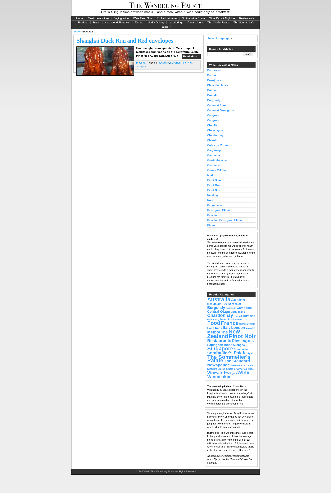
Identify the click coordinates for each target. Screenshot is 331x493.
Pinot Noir (187, 62)
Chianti (212, 140)
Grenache (213, 165)
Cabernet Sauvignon (220, 110)
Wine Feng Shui (142, 18)
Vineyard (216, 372)
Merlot (211, 175)
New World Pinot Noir (117, 22)
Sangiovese (215, 205)
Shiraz (211, 225)
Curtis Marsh (195, 22)
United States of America (232, 368)
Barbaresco (214, 70)
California (231, 308)
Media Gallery (155, 22)
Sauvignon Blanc (218, 210)
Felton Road (227, 319)
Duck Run (175, 62)
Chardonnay (215, 135)
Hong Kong (214, 327)
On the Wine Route (193, 18)
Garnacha (213, 155)
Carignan (213, 115)
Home (80, 18)
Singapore (220, 349)
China (237, 316)
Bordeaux (213, 90)
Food (213, 323)
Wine (243, 372)
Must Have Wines (98, 18)
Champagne (215, 130)
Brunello (212, 95)
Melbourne (217, 332)
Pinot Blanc (214, 180)
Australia (218, 299)
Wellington (231, 373)
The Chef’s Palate (218, 22)
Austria (238, 300)
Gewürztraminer (217, 160)
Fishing (238, 319)
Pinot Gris (213, 185)
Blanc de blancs (217, 85)
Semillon (213, 215)
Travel (96, 22)
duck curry (164, 62)
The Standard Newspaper (228, 363)
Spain (250, 353)
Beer (224, 304)
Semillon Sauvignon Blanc (224, 220)
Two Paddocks (237, 365)
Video (250, 369)
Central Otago (218, 312)
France (230, 323)
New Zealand (223, 333)
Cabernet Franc (217, 105)
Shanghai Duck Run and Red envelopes (124, 40)
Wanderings (176, 22)
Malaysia (250, 328)
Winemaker (219, 376)
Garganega (214, 150)
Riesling (212, 195)
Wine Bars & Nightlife (222, 18)
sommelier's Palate (227, 353)
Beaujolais (214, 80)
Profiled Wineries (167, 18)
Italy (227, 327)
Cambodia (244, 307)
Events (139, 22)
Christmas (248, 316)
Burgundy (213, 100)
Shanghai (141, 66)
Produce (83, 22)
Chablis (212, 125)
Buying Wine (121, 18)
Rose (210, 200)
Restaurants (246, 18)
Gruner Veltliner (217, 170)
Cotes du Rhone (218, 145)
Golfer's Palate (247, 324)
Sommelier (241, 349)
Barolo (211, 75)
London (238, 327)
